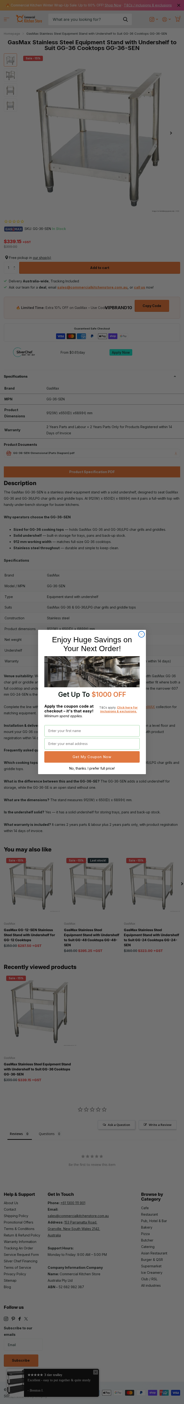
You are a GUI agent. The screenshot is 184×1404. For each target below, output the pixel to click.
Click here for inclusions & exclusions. (119, 709)
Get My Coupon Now (92, 757)
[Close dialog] (141, 634)
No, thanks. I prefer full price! (92, 768)
